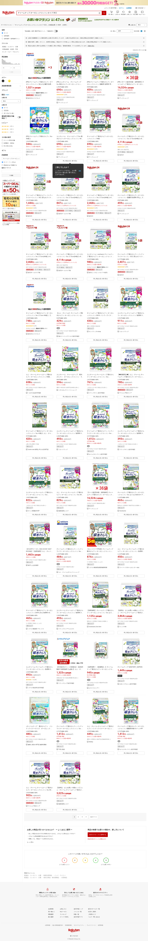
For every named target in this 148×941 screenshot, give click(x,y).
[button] (140, 8)
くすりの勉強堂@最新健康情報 (98, 567)
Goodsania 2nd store (95, 626)
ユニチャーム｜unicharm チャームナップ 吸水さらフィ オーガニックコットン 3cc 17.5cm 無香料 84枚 (100, 256)
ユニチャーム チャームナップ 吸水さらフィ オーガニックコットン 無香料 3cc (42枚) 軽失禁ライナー (70, 433)
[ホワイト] (6, 81)
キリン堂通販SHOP (33, 511)
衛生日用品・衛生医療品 (51, 877)
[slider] (2, 64)
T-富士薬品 (62, 749)
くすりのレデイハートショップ (68, 390)
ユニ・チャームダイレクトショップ (69, 572)
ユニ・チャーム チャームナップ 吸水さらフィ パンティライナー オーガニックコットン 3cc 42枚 (100, 728)
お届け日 (4, 105)
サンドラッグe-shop (95, 331)
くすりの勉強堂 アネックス (36, 629)
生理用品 (64, 877)
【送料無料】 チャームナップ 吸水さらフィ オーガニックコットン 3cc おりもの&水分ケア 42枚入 (100, 612)
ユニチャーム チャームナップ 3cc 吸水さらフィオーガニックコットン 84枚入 (70, 138)
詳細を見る (91, 46)
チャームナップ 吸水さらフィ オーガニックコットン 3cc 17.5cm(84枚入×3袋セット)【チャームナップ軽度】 (100, 197)
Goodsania (123, 511)
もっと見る (30, 842)
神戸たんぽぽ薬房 (33, 565)
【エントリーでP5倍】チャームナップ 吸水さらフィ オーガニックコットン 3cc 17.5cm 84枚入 (100, 551)
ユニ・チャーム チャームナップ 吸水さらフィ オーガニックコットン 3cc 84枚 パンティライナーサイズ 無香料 (70, 495)
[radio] (2, 33)
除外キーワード (6, 168)
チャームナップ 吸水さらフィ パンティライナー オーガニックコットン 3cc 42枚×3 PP (100, 433)
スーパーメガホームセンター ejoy (129, 567)
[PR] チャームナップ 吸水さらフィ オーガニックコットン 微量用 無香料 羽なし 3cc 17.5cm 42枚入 (100, 84)
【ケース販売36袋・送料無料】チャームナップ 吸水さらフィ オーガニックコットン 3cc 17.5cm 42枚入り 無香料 (100, 495)
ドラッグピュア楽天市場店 (66, 683)
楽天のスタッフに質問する (97, 834)
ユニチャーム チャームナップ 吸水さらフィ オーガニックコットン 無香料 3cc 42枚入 (131, 433)
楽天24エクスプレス (34, 98)
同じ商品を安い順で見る (70, 161)
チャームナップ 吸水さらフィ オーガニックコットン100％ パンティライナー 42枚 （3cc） (100, 315)
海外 (8, 94)
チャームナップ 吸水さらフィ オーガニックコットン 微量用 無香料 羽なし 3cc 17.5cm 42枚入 (131, 197)
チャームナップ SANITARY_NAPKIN (130, 667)
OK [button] (80, 171)
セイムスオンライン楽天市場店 (98, 454)
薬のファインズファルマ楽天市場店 (69, 336)
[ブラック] (3, 81)
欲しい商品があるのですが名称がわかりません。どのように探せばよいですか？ (52, 833)
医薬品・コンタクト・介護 (32, 875)
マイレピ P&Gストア (126, 393)
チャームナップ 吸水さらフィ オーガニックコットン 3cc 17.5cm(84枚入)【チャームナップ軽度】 (70, 197)
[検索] (104, 13)
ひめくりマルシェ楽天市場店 (128, 684)
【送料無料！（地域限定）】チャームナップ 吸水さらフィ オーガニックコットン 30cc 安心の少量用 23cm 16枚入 (100, 669)
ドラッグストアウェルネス (66, 629)
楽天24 (122, 155)
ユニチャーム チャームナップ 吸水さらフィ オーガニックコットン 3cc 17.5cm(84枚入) (100, 377)
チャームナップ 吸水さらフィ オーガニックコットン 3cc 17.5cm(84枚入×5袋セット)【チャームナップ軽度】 (131, 138)
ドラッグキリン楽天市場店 (97, 393)
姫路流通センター (64, 511)
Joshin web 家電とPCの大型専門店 (38, 449)
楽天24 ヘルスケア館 (65, 213)
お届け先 (4, 97)
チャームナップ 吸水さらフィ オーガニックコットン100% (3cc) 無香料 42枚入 (39, 612)
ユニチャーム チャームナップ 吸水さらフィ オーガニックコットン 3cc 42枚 (71, 377)
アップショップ (63, 102)
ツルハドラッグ (124, 331)
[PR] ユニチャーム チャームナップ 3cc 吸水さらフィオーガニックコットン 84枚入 (69, 84)
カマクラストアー (94, 688)
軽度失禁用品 (48, 875)
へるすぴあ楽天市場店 (34, 393)
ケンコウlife (123, 626)
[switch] (19, 117)
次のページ (93, 817)
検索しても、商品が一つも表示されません (41, 839)
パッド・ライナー (60, 875)
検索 (12, 72)
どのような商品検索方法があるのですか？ (41, 836)
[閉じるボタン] (144, 38)
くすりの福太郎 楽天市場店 (36, 687)
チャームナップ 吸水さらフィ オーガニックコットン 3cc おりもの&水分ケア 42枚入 (131, 495)
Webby (91, 742)
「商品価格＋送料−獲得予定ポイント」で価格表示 (38, 31)
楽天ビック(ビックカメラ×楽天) (98, 272)
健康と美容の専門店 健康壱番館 (37, 744)
